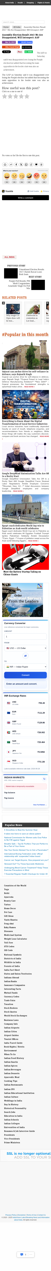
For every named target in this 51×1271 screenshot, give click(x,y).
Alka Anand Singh (12, 47)
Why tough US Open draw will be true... (13, 318)
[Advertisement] (25, 127)
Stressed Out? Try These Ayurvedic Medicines (24, 864)
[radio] (4, 97)
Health (20, 3)
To (5, 661)
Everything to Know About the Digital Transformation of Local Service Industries (24, 422)
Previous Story (16, 265)
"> (34, 52)
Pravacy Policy (10, 1215)
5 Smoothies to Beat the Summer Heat (20, 830)
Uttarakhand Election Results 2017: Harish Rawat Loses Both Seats (31, 272)
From (6, 643)
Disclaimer (21, 1215)
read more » (29, 387)
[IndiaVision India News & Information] (26, 13)
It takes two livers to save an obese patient (22, 834)
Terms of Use (31, 1215)
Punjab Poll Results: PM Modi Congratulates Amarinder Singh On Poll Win (19, 285)
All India (16, 27)
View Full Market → (40, 805)
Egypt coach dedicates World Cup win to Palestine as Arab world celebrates (23, 527)
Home (6, 27)
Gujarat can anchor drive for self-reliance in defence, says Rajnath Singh (25, 373)
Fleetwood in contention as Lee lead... (32, 318)
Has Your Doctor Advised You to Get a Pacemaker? (26, 850)
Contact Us (42, 1215)
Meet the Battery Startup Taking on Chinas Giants (22, 573)
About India (9, 3)
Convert (25, 675)
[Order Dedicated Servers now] (22, 616)
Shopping (30, 3)
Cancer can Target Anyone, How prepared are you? (26, 860)
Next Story (35, 277)
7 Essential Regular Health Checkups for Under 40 (26, 874)
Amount (8, 631)
